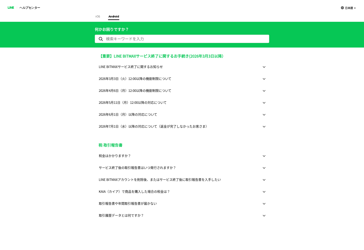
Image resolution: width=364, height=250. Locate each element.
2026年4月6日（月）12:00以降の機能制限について (135, 90)
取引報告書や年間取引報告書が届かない (128, 203)
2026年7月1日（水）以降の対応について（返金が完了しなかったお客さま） (154, 126)
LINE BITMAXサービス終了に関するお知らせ (131, 66)
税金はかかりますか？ (115, 155)
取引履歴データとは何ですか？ (121, 215)
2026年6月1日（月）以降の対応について (128, 114)
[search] (182, 39)
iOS (97, 16)
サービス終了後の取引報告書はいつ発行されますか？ (137, 167)
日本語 (349, 7)
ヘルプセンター (30, 7)
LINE (11, 7)
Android (113, 16)
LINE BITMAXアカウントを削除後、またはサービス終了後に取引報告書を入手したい (160, 179)
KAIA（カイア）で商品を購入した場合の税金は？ (134, 191)
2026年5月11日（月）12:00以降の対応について (133, 102)
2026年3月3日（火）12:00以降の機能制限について (135, 78)
